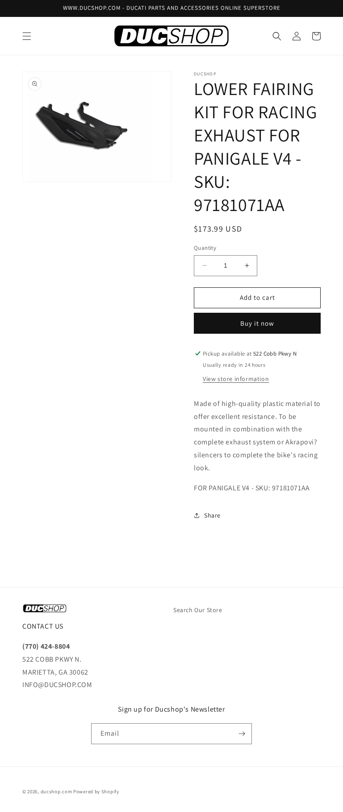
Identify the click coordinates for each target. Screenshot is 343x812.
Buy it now (257, 323)
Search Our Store (197, 610)
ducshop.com (56, 791)
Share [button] (212, 515)
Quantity (205, 248)
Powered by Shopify (96, 791)
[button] (27, 36)
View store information (236, 379)
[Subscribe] (241, 733)
